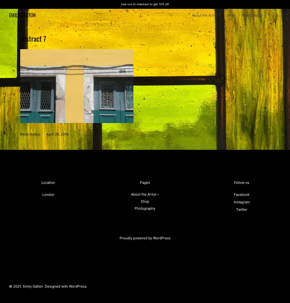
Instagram (242, 202)
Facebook (241, 194)
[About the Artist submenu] (219, 15)
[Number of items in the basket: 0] (277, 15)
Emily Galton (22, 15)
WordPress (162, 238)
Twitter (241, 209)
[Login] (270, 15)
